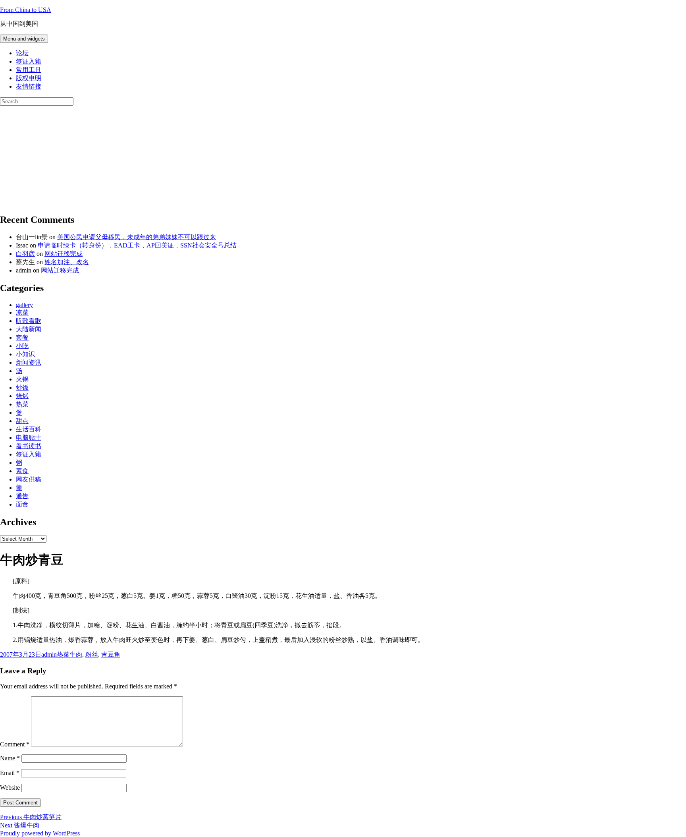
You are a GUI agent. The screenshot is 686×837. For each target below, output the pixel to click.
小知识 (25, 354)
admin (49, 654)
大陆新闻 (28, 329)
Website (10, 787)
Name (10, 758)
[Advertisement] (59, 155)
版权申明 (28, 78)
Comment (14, 744)
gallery (24, 305)
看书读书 (28, 446)
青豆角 (110, 654)
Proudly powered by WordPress (40, 833)
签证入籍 (28, 61)
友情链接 (28, 86)
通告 (22, 496)
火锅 (22, 379)
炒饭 (22, 387)
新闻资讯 (28, 362)
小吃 (22, 345)
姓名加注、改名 (66, 262)
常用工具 (28, 69)
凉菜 (22, 312)
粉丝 (91, 654)
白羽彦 (25, 253)
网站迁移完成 (63, 253)
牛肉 (75, 654)
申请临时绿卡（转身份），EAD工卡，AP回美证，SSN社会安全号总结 (137, 245)
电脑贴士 (28, 437)
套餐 (22, 337)
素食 (22, 471)
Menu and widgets (24, 39)
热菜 (22, 404)
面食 (22, 504)
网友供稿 (28, 479)
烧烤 (22, 395)
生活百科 (28, 429)
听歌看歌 (28, 320)
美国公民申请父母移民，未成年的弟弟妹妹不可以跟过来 (136, 237)
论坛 (22, 53)
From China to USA (25, 9)
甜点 (22, 421)
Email (9, 772)
